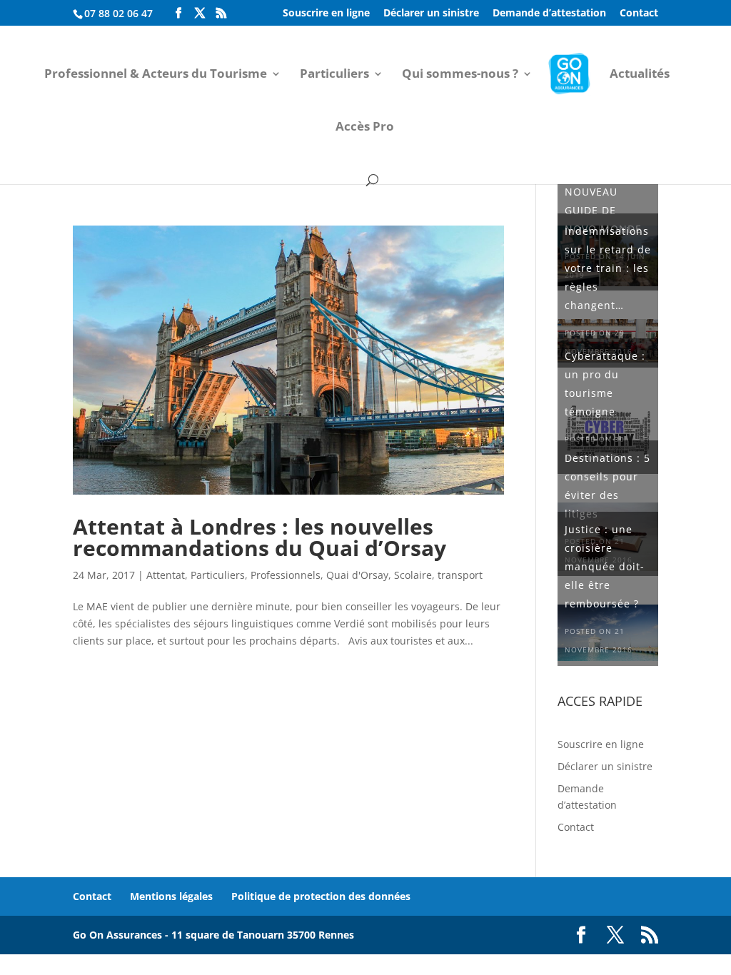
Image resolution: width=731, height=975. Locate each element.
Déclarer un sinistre (431, 13)
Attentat (165, 575)
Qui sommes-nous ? (460, 75)
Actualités (640, 75)
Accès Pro (365, 127)
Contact (639, 13)
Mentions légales (171, 896)
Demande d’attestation (549, 13)
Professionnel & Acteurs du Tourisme (155, 75)
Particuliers (334, 75)
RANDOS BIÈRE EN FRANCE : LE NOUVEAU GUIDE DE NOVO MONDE (606, 192)
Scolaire (413, 575)
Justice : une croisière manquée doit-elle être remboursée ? (605, 566)
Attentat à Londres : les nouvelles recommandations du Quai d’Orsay (259, 537)
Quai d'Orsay (357, 575)
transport (460, 575)
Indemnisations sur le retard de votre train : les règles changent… (608, 268)
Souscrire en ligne (326, 13)
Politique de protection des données (320, 896)
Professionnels (286, 575)
